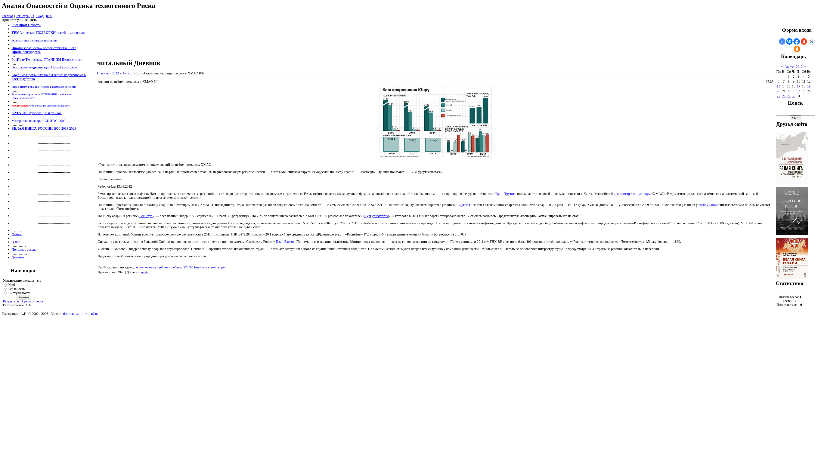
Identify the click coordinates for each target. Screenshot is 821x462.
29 (788, 96)
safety (145, 272)
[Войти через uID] (782, 41)
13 (138, 73)
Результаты (11, 301)
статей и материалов (71, 32)
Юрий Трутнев (505, 193)
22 (788, 91)
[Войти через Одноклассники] (797, 49)
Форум (17, 234)
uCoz (94, 313)
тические (28, 32)
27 (778, 96)
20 (778, 91)
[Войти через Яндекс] (804, 41)
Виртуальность (19, 293)
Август (127, 73)
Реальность (16, 289)
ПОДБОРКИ (45, 32)
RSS (49, 16)
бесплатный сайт (75, 313)
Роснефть (146, 216)
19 (809, 86)
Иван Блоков (285, 241)
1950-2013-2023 (44, 128)
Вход (40, 16)
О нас (16, 242)
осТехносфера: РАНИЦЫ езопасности (47, 59)
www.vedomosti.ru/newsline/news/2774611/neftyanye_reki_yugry (181, 267)
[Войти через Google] (811, 41)
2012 (115, 73)
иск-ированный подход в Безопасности (44, 86)
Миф (11, 285)
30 (793, 96)
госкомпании (708, 205)
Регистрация (25, 16)
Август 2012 (793, 66)
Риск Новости (26, 25)
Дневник (18, 257)
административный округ (633, 193)
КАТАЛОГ (20, 113)
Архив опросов (32, 301)
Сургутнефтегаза (376, 216)
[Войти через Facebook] (796, 41)
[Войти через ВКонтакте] (789, 41)
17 (798, 86)
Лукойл (464, 205)
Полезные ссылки (25, 249)
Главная (7, 16)
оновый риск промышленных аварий (35, 40)
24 (798, 91)
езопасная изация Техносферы (45, 67)
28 (784, 96)
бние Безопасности (41, 105)
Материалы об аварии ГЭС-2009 (38, 121)
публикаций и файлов (45, 113)
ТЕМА (17, 32)
